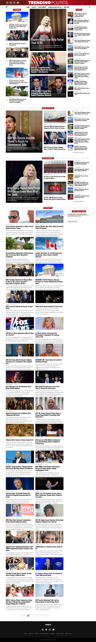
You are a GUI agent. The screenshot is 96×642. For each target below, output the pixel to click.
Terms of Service (60, 633)
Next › (42, 615)
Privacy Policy (68, 633)
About (25, 633)
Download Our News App (55, 7)
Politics (34, 7)
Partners (53, 633)
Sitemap (36, 633)
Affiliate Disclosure (44, 633)
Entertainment (42, 7)
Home (28, 7)
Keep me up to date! (72, 221)
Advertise (31, 633)
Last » (47, 615)
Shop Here (66, 7)
